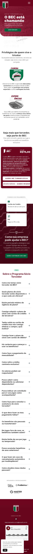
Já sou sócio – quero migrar (16, 184)
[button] (16, 45)
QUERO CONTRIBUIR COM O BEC (16, 255)
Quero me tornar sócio (16, 178)
